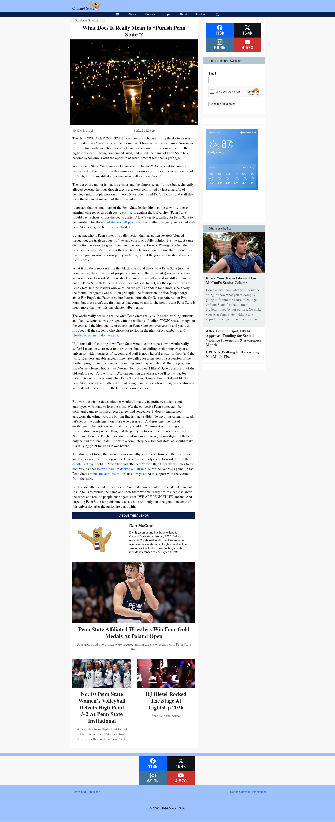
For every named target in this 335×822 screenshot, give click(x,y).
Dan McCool (85, 130)
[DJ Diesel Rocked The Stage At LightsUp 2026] (166, 686)
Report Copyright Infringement (248, 791)
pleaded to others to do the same (95, 335)
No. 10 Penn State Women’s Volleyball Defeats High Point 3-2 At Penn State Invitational (101, 707)
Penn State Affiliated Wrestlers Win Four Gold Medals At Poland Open (133, 632)
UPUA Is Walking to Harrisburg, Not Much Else (233, 354)
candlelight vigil (84, 463)
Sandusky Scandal (86, 20)
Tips (167, 14)
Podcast (150, 14)
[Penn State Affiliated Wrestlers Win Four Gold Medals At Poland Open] (133, 622)
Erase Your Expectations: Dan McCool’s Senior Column (231, 280)
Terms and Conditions (86, 791)
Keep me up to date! (222, 103)
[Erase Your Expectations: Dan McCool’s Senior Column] (234, 273)
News (132, 14)
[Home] (86, 9)
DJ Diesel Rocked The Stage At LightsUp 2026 (166, 700)
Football (201, 14)
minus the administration (107, 473)
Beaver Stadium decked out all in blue (124, 468)
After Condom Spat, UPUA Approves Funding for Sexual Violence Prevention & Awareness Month (233, 337)
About (183, 14)
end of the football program (120, 222)
